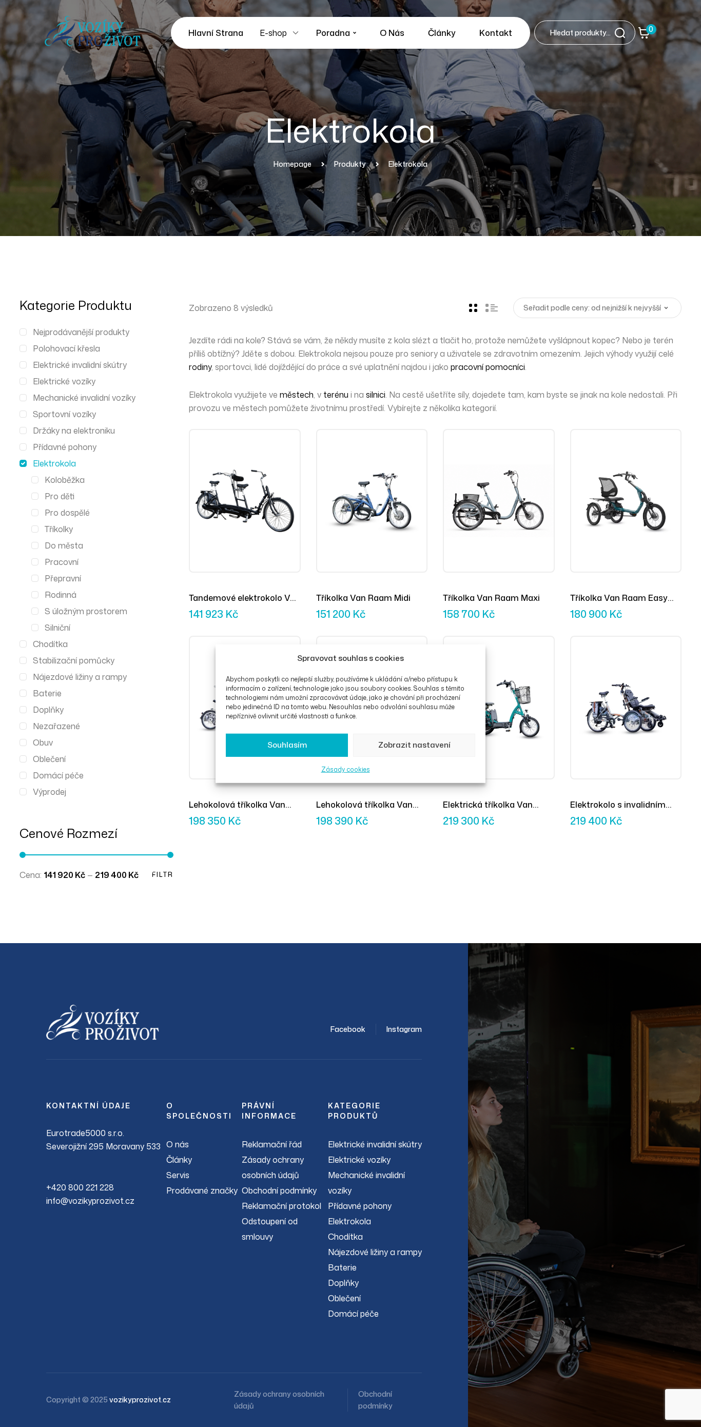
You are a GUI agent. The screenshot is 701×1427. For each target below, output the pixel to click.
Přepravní (63, 578)
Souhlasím (287, 744)
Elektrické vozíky (64, 381)
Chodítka (50, 644)
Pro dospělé (67, 512)
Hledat (623, 33)
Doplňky (48, 709)
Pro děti (59, 496)
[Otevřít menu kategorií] (295, 32)
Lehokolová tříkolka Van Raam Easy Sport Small (237, 805)
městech (297, 394)
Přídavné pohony (64, 447)
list (491, 308)
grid (473, 308)
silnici (375, 394)
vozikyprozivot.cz (140, 1399)
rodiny (200, 367)
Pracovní (62, 562)
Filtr (162, 874)
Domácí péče (58, 775)
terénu (335, 394)
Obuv (43, 742)
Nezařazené (56, 726)
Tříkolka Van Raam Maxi (491, 597)
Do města (64, 545)
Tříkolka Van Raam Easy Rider (619, 598)
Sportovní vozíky (64, 414)
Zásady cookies (345, 769)
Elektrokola (54, 463)
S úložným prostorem (86, 611)
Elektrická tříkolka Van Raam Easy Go (488, 805)
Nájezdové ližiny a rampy (80, 676)
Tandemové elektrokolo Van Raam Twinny (244, 598)
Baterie (47, 693)
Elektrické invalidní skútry (80, 364)
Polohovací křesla (66, 348)
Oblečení (49, 759)
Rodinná (60, 594)
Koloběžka (65, 479)
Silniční (57, 627)
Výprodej (49, 791)
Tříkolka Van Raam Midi (363, 597)
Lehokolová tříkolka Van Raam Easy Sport (364, 805)
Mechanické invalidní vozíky (84, 397)
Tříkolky (59, 529)
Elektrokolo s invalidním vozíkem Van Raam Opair (621, 805)
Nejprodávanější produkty (81, 332)
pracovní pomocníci (488, 367)
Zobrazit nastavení (414, 744)
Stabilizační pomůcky (73, 660)
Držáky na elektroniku (74, 430)
